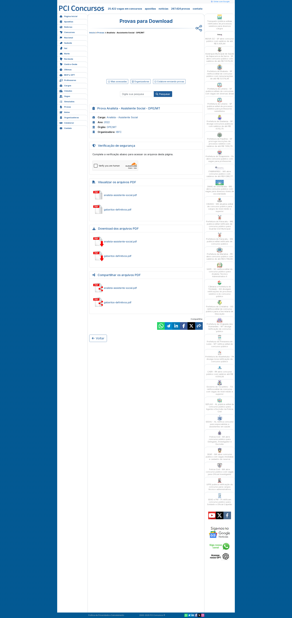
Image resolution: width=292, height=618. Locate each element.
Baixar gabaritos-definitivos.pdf (146, 256)
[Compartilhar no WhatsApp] (161, 326)
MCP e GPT (69, 75)
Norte (67, 54)
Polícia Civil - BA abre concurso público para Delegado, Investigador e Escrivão (220, 440)
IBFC (119, 131)
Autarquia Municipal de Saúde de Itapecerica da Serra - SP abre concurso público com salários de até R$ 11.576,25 (219, 57)
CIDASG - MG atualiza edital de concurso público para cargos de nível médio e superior (219, 207)
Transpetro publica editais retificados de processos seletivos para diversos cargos (219, 25)
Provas (67, 107)
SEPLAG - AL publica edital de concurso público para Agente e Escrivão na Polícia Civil (219, 408)
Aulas (67, 112)
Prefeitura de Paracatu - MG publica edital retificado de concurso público (219, 241)
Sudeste (68, 43)
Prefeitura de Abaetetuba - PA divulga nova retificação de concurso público (219, 359)
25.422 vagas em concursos (125, 8)
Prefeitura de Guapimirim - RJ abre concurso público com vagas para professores (220, 158)
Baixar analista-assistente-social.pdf (146, 241)
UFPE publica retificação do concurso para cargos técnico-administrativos (220, 486)
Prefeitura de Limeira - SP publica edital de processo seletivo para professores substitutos (219, 107)
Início (92, 32)
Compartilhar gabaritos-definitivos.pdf (146, 302)
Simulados (69, 101)
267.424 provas (180, 8)
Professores (70, 80)
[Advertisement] (121, 56)
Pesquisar (164, 94)
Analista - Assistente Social (122, 117)
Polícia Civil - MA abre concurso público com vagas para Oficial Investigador (220, 471)
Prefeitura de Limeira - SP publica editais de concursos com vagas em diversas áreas (219, 91)
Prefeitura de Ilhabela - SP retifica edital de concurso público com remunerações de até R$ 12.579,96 (220, 75)
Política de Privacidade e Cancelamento (106, 615)
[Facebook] (196, 615)
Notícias (68, 27)
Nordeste (68, 59)
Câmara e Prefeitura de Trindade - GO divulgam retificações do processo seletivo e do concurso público (220, 291)
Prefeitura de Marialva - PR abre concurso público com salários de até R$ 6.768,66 (219, 256)
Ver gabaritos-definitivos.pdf (146, 209)
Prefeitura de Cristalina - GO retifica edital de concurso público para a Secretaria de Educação (219, 310)
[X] (199, 615)
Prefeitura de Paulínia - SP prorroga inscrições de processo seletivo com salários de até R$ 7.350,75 (220, 142)
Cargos (67, 85)
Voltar (100, 338)
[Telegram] (189, 615)
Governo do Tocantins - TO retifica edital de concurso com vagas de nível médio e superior (219, 390)
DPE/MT (112, 127)
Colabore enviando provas (170, 81)
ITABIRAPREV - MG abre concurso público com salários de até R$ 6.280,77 (220, 173)
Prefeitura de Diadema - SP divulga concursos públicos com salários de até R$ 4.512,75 (220, 125)
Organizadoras (71, 117)
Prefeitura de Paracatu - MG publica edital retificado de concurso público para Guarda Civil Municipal (219, 225)
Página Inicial (70, 16)
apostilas (150, 8)
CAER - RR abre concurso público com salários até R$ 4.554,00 (219, 374)
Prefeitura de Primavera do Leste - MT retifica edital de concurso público (219, 344)
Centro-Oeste (70, 64)
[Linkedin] (192, 615)
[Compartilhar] (199, 326)
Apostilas (68, 22)
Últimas (67, 69)
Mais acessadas (118, 81)
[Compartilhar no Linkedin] (176, 326)
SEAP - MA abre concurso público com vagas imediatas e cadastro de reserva (220, 456)
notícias (163, 8)
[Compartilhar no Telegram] (168, 326)
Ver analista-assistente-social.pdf (146, 195)
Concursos (69, 32)
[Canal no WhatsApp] (186, 615)
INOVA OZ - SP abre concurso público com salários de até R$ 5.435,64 (219, 41)
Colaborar (69, 123)
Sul (65, 48)
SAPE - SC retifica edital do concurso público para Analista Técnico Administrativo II (220, 273)
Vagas (67, 96)
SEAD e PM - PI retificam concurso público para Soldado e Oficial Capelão (219, 502)
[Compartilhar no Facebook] (184, 326)
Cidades (68, 91)
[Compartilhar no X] (191, 326)
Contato (68, 128)
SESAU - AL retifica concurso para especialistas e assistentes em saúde (220, 424)
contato (197, 8)
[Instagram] (202, 615)
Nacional (68, 38)
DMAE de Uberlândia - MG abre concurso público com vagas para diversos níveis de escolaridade (219, 190)
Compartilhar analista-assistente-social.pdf (146, 288)
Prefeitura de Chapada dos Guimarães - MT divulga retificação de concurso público (220, 328)
